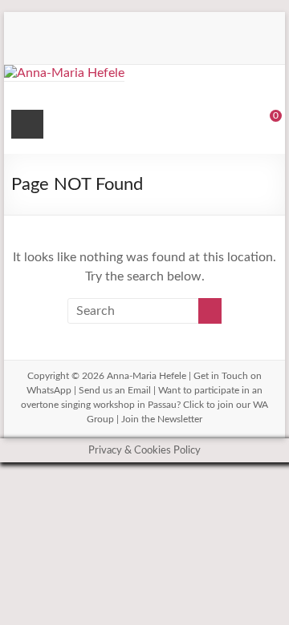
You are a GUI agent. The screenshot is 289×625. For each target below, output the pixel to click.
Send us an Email (115, 390)
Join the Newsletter (161, 419)
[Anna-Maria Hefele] (64, 73)
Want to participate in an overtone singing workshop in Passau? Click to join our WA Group (144, 404)
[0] (265, 126)
